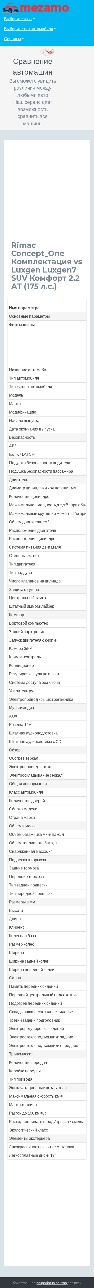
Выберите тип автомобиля (28, 28)
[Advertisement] (47, 194)
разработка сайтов (51, 1283)
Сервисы (12, 38)
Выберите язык (18, 18)
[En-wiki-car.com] (47, 8)
